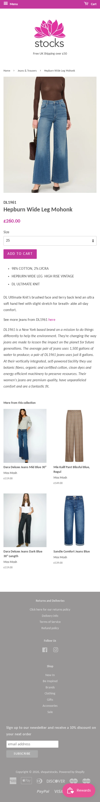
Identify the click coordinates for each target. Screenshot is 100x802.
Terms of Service (50, 622)
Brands (50, 687)
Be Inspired (50, 681)
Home (6, 70)
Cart (93, 4)
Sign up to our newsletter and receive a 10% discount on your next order (51, 731)
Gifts (50, 699)
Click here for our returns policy (50, 609)
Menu (13, 4)
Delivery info (50, 616)
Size (6, 232)
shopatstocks (49, 772)
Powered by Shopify (71, 772)
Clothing (50, 693)
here (51, 320)
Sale (50, 712)
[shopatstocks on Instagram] (55, 651)
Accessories (50, 705)
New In (50, 675)
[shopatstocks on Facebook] (44, 651)
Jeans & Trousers (27, 70)
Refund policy (50, 628)
